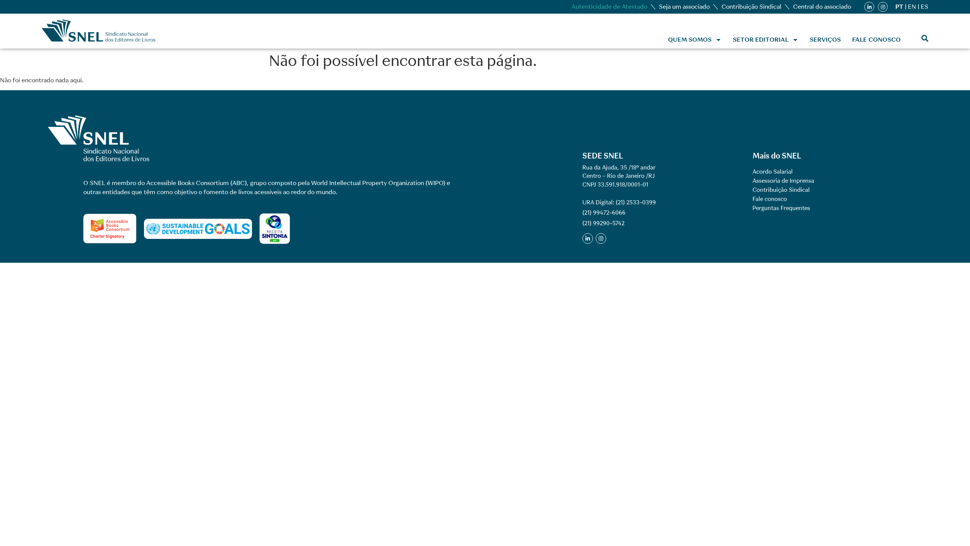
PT (899, 6)
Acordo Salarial (773, 171)
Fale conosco (876, 39)
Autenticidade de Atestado (609, 6)
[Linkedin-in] (869, 7)
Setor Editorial (761, 39)
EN (912, 6)
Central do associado (822, 6)
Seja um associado (684, 6)
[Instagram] (883, 7)
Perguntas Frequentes (781, 208)
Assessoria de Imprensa (783, 180)
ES (924, 6)
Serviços (825, 39)
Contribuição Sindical (751, 6)
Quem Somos (690, 39)
